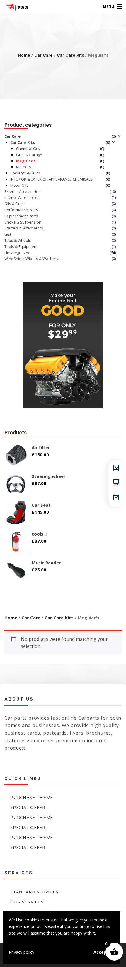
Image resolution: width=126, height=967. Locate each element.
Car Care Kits (70, 55)
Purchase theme (31, 797)
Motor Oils (19, 185)
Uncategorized (17, 252)
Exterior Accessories (22, 191)
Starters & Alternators (23, 228)
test (7, 234)
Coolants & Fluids (25, 173)
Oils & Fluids (15, 203)
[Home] (15, 6)
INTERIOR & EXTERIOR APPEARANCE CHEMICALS (51, 179)
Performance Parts (21, 209)
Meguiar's (25, 161)
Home (24, 55)
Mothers (23, 166)
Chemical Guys (29, 148)
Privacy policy (21, 952)
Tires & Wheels (17, 240)
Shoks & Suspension (22, 222)
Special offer (27, 807)
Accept (100, 952)
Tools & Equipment (21, 246)
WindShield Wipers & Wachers (31, 258)
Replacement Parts (21, 216)
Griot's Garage (29, 154)
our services (27, 902)
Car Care (43, 55)
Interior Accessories (22, 197)
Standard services (34, 892)
